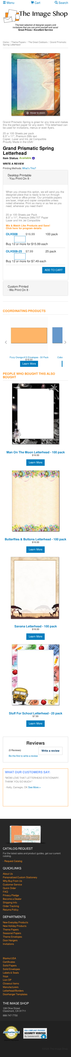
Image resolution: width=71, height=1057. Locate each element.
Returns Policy (10, 910)
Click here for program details (23, 228)
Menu (10, 2)
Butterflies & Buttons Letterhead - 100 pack (35, 539)
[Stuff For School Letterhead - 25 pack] (35, 675)
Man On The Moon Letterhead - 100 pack (35, 452)
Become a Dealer (12, 899)
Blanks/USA (9, 958)
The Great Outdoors (38, 42)
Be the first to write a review (23, 756)
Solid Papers (9, 965)
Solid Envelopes (11, 969)
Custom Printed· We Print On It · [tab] (19, 288)
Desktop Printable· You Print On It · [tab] (19, 177)
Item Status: (11, 158)
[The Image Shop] (35, 16)
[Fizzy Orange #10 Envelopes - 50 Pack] (29, 335)
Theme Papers (18, 42)
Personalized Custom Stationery (20, 877)
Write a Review (13, 164)
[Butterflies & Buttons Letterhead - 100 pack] (35, 501)
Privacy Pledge (11, 895)
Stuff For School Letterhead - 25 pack (35, 713)
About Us (8, 874)
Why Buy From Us (12, 881)
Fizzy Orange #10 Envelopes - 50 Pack (29, 357)
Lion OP (7, 980)
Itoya (5, 976)
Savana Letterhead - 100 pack (35, 626)
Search (63, 2)
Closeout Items (11, 983)
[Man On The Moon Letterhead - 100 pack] (35, 414)
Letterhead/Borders (13, 991)
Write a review (50, 751)
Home (6, 42)
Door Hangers (10, 940)
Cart (37, 2)
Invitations (8, 944)
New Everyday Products (15, 922)
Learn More (29, 363)
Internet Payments (11, 1040)
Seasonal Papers (12, 933)
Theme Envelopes (12, 937)
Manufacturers (10, 987)
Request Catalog (13, 861)
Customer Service (12, 885)
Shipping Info (10, 902)
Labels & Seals (11, 973)
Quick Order (9, 888)
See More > (34, 787)
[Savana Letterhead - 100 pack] (35, 588)
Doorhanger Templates (15, 994)
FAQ (5, 892)
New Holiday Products (14, 926)
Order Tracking (11, 906)
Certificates (9, 962)
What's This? (29, 168)
